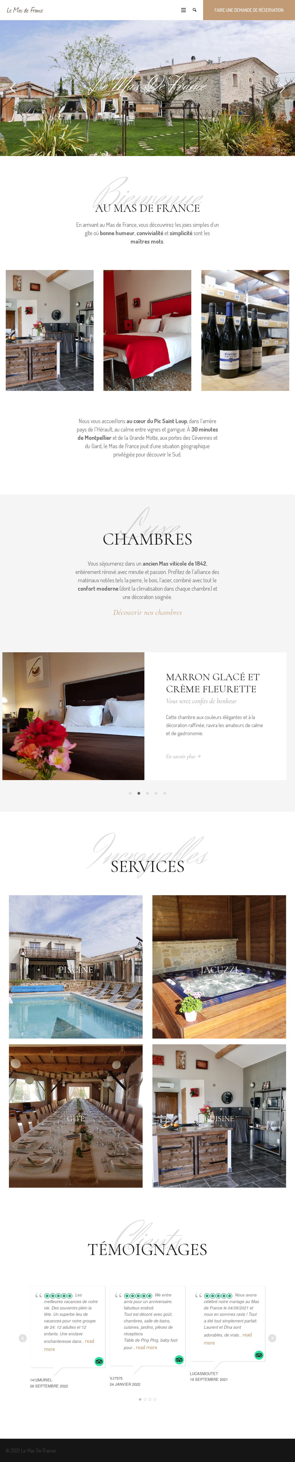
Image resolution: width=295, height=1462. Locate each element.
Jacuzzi (219, 984)
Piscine (75, 984)
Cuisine (219, 1133)
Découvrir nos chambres (147, 612)
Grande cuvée (207, 677)
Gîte (75, 1133)
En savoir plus (183, 770)
